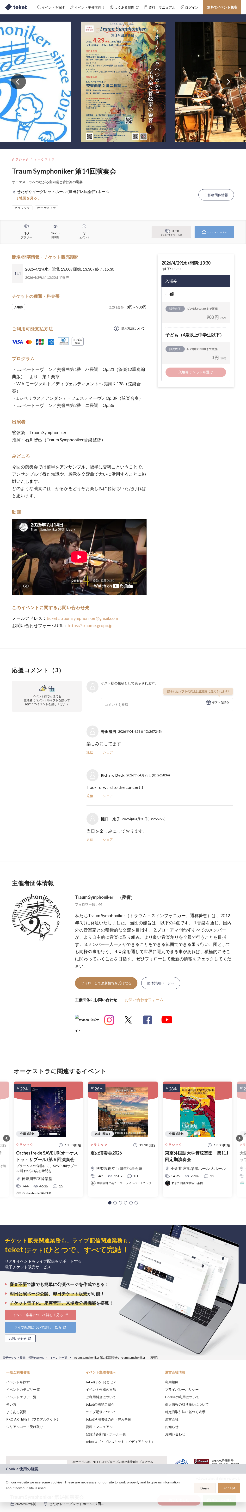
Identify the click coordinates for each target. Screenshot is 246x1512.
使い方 (11, 1404)
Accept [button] (229, 1488)
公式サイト (87, 1021)
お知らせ (171, 1427)
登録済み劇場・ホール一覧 (106, 1434)
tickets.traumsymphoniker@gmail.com (82, 618)
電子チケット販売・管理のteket (23, 1357)
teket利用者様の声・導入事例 (108, 1419)
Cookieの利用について (182, 1397)
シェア (108, 752)
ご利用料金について (101, 1397)
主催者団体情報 (216, 195)
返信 (89, 752)
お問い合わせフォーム (144, 999)
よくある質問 (16, 1412)
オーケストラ (44, 159)
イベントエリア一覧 (21, 1397)
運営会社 (171, 1419)
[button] (109, 1202)
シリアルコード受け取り (24, 1427)
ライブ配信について (101, 1412)
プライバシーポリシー (182, 1389)
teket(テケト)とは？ (101, 1382)
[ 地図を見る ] (28, 198)
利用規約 (171, 1382)
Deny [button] (204, 1488)
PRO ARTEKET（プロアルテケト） (33, 1419)
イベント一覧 (58, 1357)
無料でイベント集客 (222, 7)
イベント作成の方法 (101, 1389)
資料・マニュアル (99, 1427)
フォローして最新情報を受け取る (106, 983)
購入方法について (133, 328)
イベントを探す (18, 1382)
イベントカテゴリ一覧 (23, 1389)
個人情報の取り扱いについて (187, 1404)
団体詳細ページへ (160, 983)
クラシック (20, 159)
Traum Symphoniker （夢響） (105, 897)
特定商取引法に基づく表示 (185, 1412)
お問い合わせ (175, 1434)
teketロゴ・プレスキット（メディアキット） (120, 1441)
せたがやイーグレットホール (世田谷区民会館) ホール (89, 1504)
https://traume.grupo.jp (90, 625)
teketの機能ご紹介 (100, 1404)
